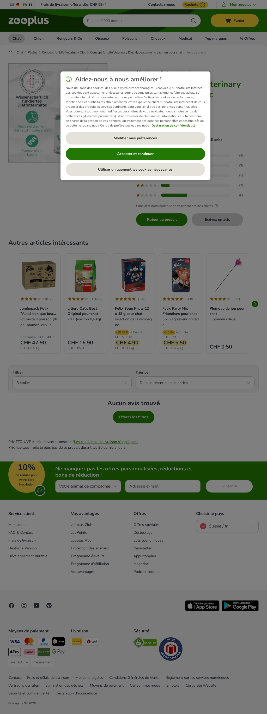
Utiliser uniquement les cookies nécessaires (135, 169)
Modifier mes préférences (135, 138)
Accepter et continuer (135, 153)
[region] (135, 125)
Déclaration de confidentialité (173, 125)
